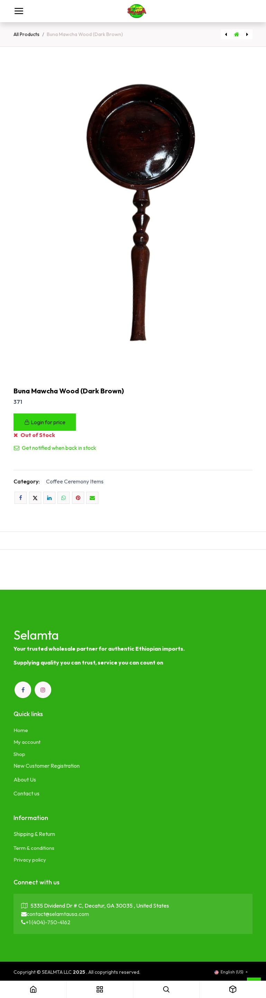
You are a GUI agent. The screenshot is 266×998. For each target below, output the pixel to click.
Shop (19, 754)
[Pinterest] (78, 498)
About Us (25, 779)
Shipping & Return (34, 833)
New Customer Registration (47, 765)
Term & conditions (34, 848)
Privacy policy (30, 859)
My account (27, 742)
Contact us (26, 793)
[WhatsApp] (63, 498)
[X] (35, 498)
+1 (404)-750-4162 (48, 922)
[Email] (92, 498)
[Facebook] (21, 498)
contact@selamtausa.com (58, 913)
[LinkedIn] (49, 498)
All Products (26, 34)
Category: (27, 481)
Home (21, 730)
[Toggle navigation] (19, 11)
